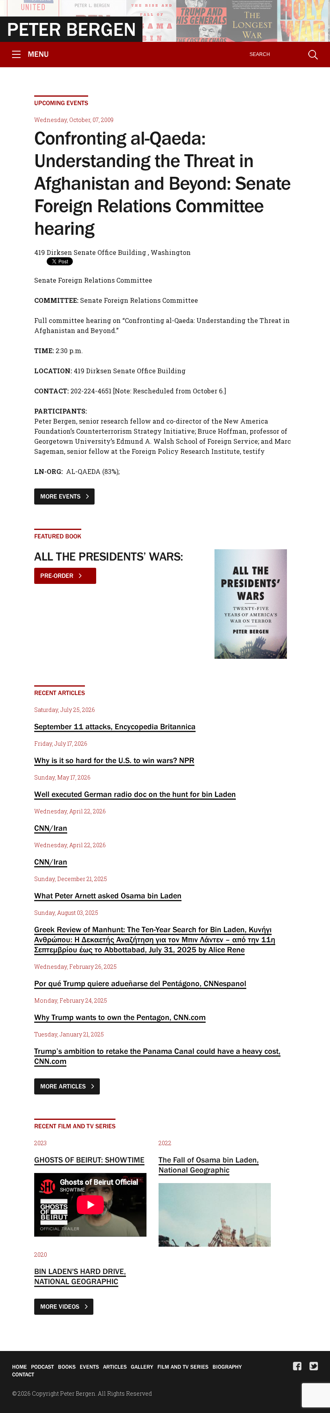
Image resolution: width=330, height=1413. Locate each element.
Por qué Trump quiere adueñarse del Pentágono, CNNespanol (140, 983)
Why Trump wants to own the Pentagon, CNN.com (120, 1017)
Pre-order (57, 575)
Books (67, 1366)
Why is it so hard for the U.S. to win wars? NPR (114, 760)
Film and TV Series (182, 1366)
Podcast (42, 1366)
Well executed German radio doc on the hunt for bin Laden (135, 794)
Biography (227, 1366)
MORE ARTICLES (63, 1086)
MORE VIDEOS (60, 1306)
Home (19, 1366)
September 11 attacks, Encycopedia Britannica (115, 726)
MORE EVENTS (61, 496)
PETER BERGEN (71, 29)
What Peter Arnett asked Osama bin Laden (108, 895)
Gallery (142, 1366)
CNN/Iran (50, 827)
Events (89, 1366)
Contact (23, 1374)
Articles (115, 1366)
